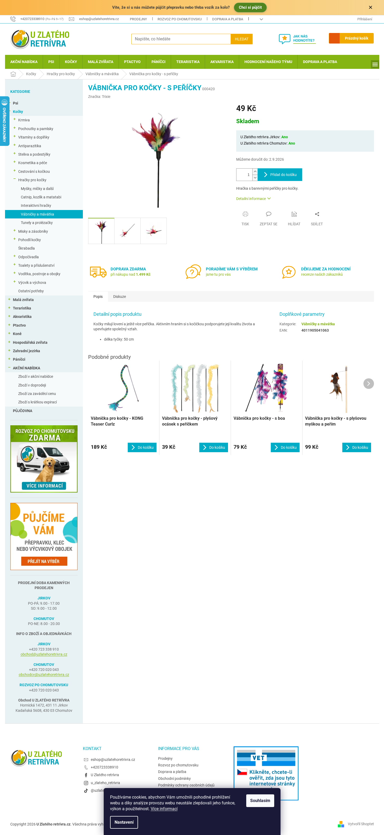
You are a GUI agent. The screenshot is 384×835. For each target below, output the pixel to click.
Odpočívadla (28, 257)
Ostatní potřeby (31, 291)
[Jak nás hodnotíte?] (301, 39)
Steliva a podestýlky (34, 154)
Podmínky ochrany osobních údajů (186, 785)
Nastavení (124, 822)
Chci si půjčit (250, 7)
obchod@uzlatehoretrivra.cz (44, 654)
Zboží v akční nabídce (35, 376)
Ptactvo (19, 325)
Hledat (241, 39)
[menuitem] (24, 62)
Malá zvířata (23, 300)
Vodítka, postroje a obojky (39, 274)
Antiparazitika (29, 146)
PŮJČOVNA (22, 411)
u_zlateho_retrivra (105, 783)
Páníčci (19, 359)
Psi (15, 103)
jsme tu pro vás (218, 274)
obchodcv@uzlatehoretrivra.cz (44, 674)
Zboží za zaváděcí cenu (37, 394)
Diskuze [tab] (119, 296)
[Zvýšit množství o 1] (255, 172)
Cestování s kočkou (34, 171)
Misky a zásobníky (33, 231)
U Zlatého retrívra (105, 775)
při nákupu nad (130, 274)
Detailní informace (251, 199)
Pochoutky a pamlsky (35, 129)
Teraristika (22, 308)
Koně (17, 334)
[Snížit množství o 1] (255, 178)
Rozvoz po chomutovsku (180, 19)
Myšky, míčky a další (37, 189)
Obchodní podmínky (174, 778)
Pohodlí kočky (29, 240)
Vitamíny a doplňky (33, 137)
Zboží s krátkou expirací (37, 402)
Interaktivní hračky (36, 205)
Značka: (99, 96)
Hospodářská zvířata (30, 342)
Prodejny (138, 19)
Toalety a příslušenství (36, 265)
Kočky (18, 111)
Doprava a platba (227, 19)
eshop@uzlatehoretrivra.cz (113, 759)
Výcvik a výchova (32, 282)
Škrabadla (26, 248)
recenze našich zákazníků (322, 274)
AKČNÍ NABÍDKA (26, 368)
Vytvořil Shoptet (361, 824)
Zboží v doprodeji (32, 385)
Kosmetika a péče (32, 163)
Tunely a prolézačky (37, 223)
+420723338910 (104, 767)
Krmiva (24, 120)
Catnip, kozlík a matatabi (41, 197)
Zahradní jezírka (26, 351)
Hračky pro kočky (32, 180)
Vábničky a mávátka (37, 214)
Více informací (164, 808)
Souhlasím (260, 800)
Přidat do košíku (283, 175)
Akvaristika (22, 316)
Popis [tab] (98, 296)
